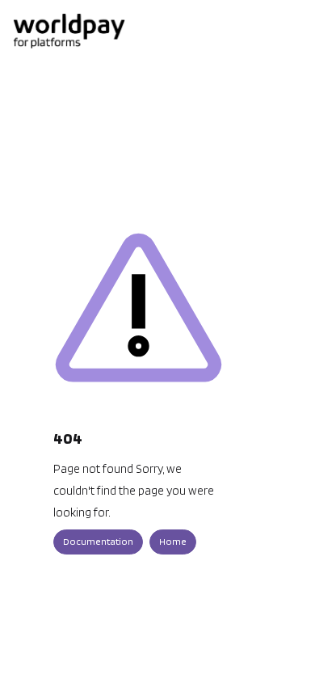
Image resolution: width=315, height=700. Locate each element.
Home (173, 541)
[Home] (68, 30)
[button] (278, 659)
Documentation (98, 541)
